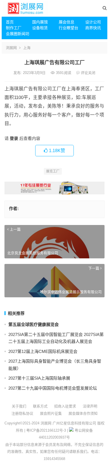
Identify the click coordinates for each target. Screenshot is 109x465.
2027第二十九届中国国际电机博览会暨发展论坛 (52, 388)
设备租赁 (40, 28)
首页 (10, 22)
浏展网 (11, 48)
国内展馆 (40, 22)
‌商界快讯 (93, 28)
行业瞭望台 (68, 28)
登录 (14, 138)
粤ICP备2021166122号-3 (46, 430)
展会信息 (66, 22)
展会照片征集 (51, 413)
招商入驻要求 (65, 406)
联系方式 (40, 406)
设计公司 (93, 22)
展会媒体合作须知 (83, 413)
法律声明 (90, 406)
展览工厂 (53, 171)
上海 (26, 48)
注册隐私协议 (22, 413)
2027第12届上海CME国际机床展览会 (42, 351)
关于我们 (19, 406)
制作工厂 (14, 28)
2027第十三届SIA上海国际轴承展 (39, 378)
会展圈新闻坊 (17, 33)
